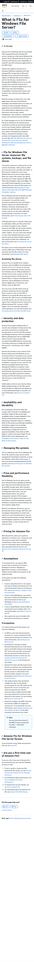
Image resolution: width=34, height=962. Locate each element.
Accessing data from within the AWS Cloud (16, 311)
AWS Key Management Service (21, 143)
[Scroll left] (10, 6)
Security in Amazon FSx (15, 699)
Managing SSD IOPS (14, 190)
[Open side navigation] (2, 10)
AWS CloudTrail (10, 145)
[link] (28, 15)
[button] (7, 46)
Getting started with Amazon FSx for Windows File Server (18, 773)
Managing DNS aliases (20, 254)
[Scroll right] (26, 6)
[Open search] (30, 6)
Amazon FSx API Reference (19, 792)
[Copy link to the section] (2, 152)
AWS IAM (13, 138)
